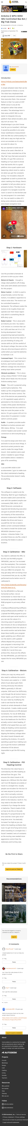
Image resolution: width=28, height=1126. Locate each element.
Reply (14, 962)
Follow (13, 69)
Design (4, 1065)
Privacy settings (20, 1117)
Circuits (14, 25)
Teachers (4, 1078)
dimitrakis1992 (10, 1009)
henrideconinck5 (11, 968)
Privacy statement (8, 1117)
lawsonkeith (6, 25)
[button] (2, 2)
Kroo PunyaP (10, 949)
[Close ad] (25, 7)
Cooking (4, 1070)
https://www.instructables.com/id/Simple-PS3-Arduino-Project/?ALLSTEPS (14, 1019)
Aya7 (7, 988)
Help (3, 1091)
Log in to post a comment (14, 1033)
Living (4, 1073)
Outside (4, 1075)
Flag (5, 958)
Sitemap (4, 1093)
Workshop (5, 1063)
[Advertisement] (14, 8)
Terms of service (21, 1114)
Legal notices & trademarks (11, 1122)
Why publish (5, 1086)
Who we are (5, 1096)
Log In (14, 937)
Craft (3, 1068)
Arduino (20, 25)
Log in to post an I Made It (14, 869)
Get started (5, 1088)
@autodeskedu (8, 1108)
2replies (5, 1002)
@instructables (8, 1104)
